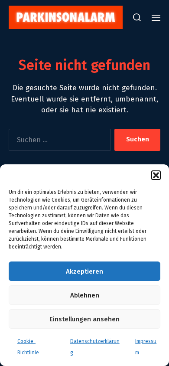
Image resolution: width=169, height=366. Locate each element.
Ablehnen (84, 295)
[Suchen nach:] (58, 141)
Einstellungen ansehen (84, 319)
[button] (156, 175)
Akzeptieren (84, 271)
